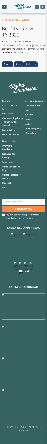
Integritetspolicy (33, 128)
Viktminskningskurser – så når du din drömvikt (13, 122)
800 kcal (29, 114)
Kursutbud (7, 113)
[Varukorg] (37, 7)
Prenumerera (23, 209)
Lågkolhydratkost (33, 105)
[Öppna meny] (4, 7)
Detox (28, 119)
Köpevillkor (30, 133)
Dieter (28, 124)
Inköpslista (31, 64)
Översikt (7, 64)
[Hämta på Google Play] (29, 248)
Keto (27, 110)
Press (5, 187)
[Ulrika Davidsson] (15, 277)
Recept (19, 64)
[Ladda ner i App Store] (16, 248)
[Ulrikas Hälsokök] (31, 277)
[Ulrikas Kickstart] (26, 277)
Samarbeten (8, 162)
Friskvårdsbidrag (10, 134)
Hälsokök (6, 182)
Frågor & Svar (9, 130)
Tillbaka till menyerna (17, 20)
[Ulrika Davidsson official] (21, 277)
